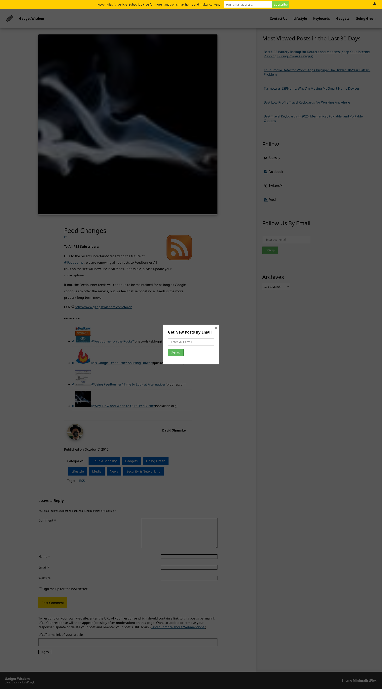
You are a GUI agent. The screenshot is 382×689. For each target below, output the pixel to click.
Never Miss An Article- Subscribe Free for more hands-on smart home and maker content (158, 4)
